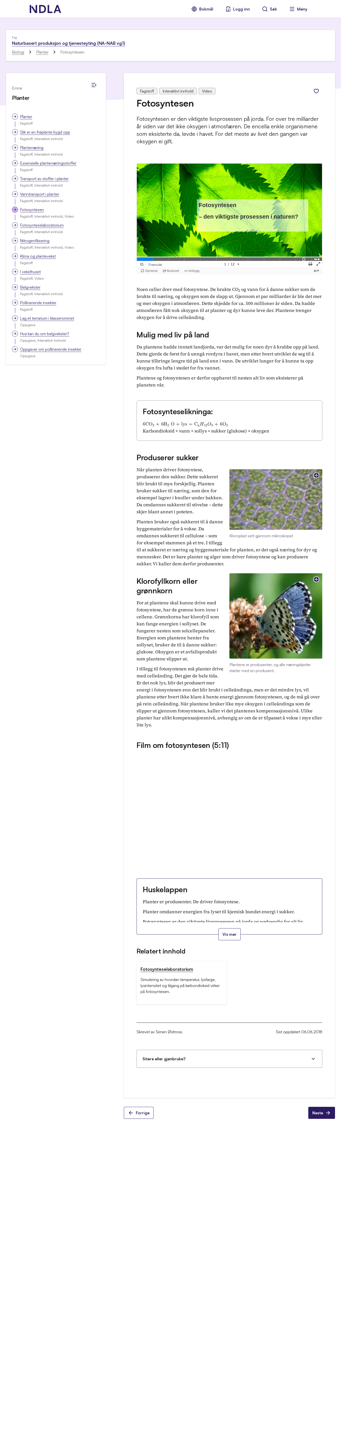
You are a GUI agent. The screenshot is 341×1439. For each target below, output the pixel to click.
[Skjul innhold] (94, 85)
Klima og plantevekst (38, 256)
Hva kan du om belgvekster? (44, 333)
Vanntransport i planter (39, 194)
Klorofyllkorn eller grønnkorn (167, 585)
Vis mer (229, 934)
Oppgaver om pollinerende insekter (50, 349)
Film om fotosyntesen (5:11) (183, 745)
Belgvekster (30, 287)
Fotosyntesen (32, 209)
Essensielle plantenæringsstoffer (48, 163)
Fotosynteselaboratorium (42, 225)
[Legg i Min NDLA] (316, 91)
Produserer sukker (168, 457)
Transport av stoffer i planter (44, 178)
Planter (42, 52)
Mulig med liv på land (173, 334)
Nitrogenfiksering (34, 240)
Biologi (18, 52)
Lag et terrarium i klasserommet (47, 318)
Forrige (143, 1112)
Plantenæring (31, 147)
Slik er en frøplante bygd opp (45, 132)
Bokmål (206, 9)
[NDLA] (45, 9)
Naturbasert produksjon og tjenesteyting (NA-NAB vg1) (68, 43)
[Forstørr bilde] (316, 475)
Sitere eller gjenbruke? (164, 1058)
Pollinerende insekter (38, 302)
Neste (317, 1112)
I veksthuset (30, 271)
